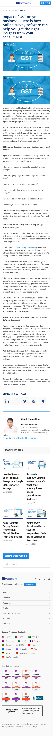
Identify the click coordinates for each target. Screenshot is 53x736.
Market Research (18, 10)
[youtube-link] (49, 579)
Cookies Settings (31, 727)
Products (6, 598)
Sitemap (43, 724)
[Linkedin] (7, 401)
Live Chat (19, 584)
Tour (5, 593)
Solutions (6, 619)
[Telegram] (42, 401)
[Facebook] (16, 401)
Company (6, 624)
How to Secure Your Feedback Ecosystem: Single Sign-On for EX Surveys (13, 481)
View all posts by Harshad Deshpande (19, 438)
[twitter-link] (40, 579)
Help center (9, 584)
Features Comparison (11, 613)
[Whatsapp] (33, 401)
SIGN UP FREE (45, 3)
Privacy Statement (8, 727)
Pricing (6, 608)
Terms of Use (20, 727)
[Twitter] (25, 401)
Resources (7, 603)
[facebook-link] (35, 579)
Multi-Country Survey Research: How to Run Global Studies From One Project (12, 529)
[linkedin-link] (44, 579)
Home (5, 10)
